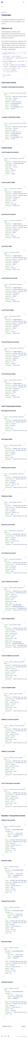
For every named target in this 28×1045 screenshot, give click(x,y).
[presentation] (14, 66)
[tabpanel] (14, 66)
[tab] (5, 53)
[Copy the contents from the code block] (25, 53)
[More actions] (26, 2)
